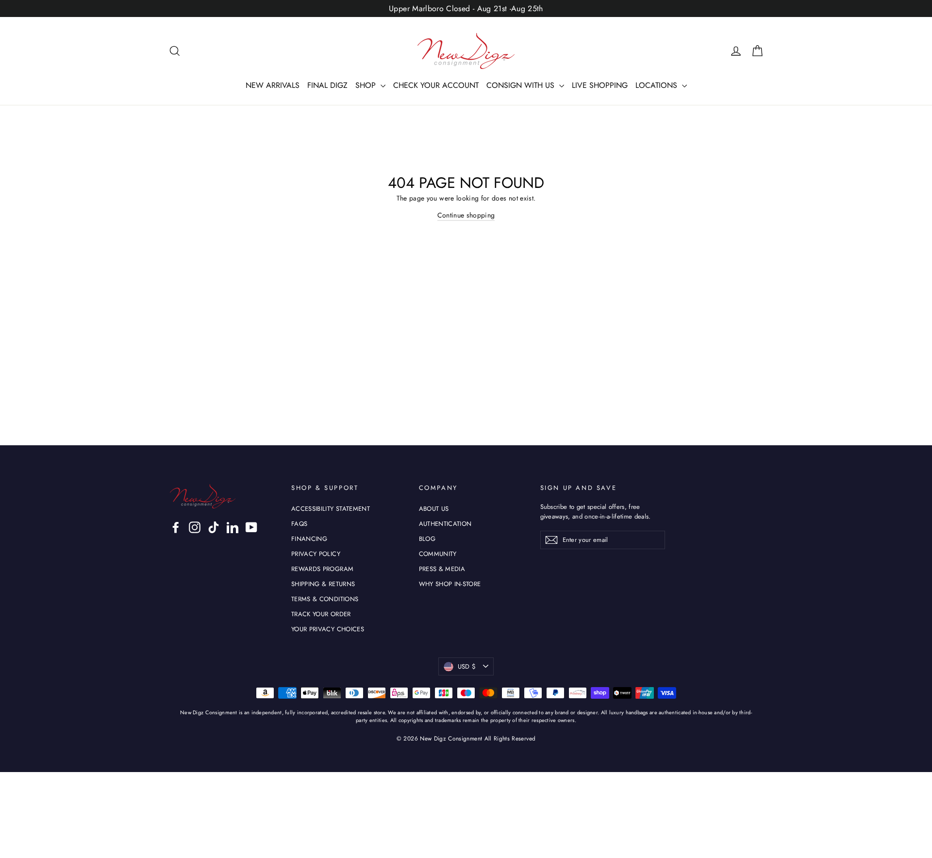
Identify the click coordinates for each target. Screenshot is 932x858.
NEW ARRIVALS (273, 85)
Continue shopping (466, 215)
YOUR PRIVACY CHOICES (327, 629)
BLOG (427, 538)
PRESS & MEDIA (442, 568)
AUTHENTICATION (445, 523)
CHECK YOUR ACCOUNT (436, 85)
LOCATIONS (657, 85)
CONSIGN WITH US (521, 85)
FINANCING (309, 538)
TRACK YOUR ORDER (321, 614)
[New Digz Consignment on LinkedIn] (232, 527)
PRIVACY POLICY (315, 553)
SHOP (366, 85)
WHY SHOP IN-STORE (450, 584)
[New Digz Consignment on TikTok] (213, 527)
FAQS (299, 523)
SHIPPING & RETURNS (323, 584)
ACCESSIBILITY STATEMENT (330, 508)
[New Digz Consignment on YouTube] (251, 527)
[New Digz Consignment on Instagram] (194, 527)
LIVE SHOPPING (600, 85)
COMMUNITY (438, 553)
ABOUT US (434, 508)
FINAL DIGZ (327, 85)
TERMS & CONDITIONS (324, 599)
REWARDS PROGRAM (322, 568)
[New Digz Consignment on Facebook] (176, 527)
